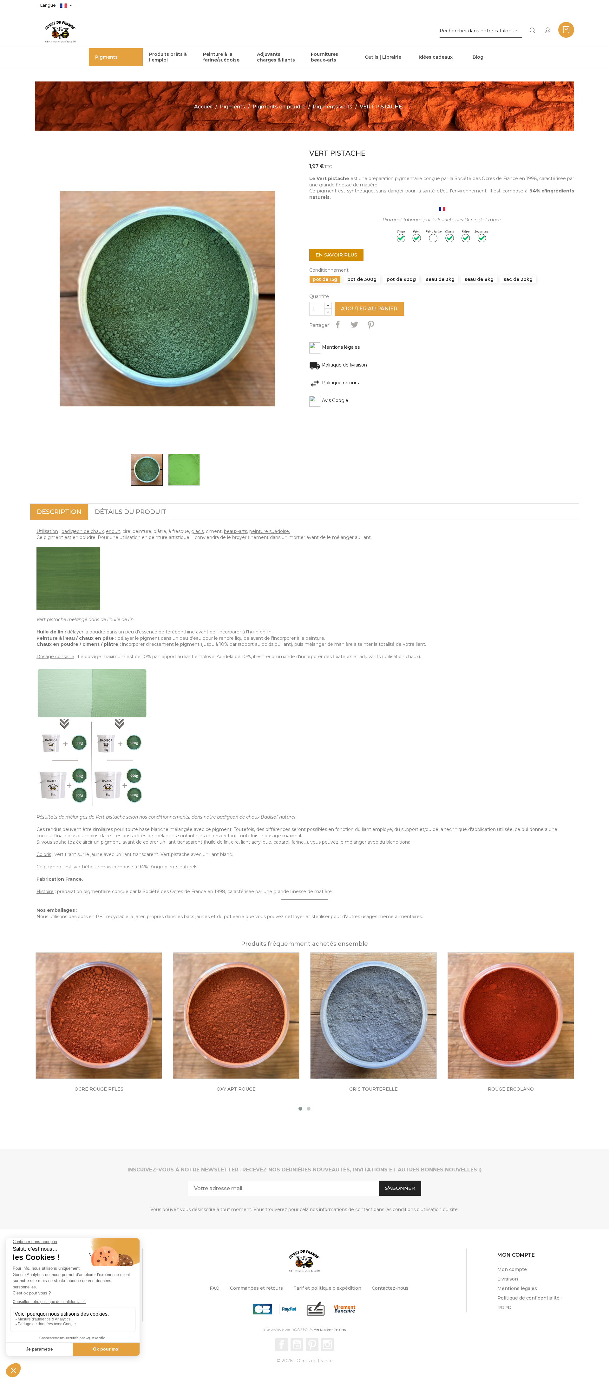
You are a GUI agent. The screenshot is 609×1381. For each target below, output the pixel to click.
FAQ (214, 1288)
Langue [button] (48, 5)
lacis (199, 531)
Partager (337, 324)
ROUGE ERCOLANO (511, 1089)
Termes (340, 1329)
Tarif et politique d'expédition (327, 1288)
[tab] (59, 512)
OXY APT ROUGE (236, 1089)
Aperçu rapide (105, 1020)
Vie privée (322, 1329)
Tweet (354, 324)
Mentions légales (517, 1288)
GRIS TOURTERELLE (373, 1089)
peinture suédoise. (269, 531)
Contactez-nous (390, 1288)
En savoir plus (336, 255)
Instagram (327, 1344)
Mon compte (512, 1269)
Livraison (507, 1279)
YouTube (297, 1344)
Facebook (281, 1344)
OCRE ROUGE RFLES (99, 1089)
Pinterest (370, 324)
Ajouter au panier (369, 309)
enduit (113, 531)
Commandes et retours (256, 1288)
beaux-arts (235, 531)
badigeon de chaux (83, 531)
